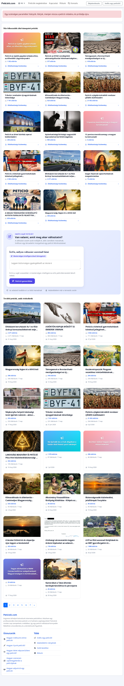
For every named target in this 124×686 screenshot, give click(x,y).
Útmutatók (9, 633)
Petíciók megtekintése (37, 3)
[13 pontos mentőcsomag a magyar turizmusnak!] (102, 129)
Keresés (74, 3)
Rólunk (63, 3)
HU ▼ (23, 3)
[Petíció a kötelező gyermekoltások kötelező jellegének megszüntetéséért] (22, 168)
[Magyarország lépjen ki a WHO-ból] (62, 206)
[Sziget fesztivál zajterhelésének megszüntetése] (102, 168)
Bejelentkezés (94, 3)
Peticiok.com (8, 3)
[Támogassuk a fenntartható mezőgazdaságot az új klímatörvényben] (102, 51)
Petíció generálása (23, 281)
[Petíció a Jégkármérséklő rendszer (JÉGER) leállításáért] (102, 90)
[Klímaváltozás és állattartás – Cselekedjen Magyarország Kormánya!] (62, 90)
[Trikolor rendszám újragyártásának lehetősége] (22, 90)
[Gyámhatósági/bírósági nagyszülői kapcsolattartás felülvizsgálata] (62, 129)
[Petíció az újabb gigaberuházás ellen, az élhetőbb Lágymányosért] (22, 51)
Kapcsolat (53, 3)
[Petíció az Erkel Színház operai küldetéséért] (22, 129)
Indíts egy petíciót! (112, 3)
